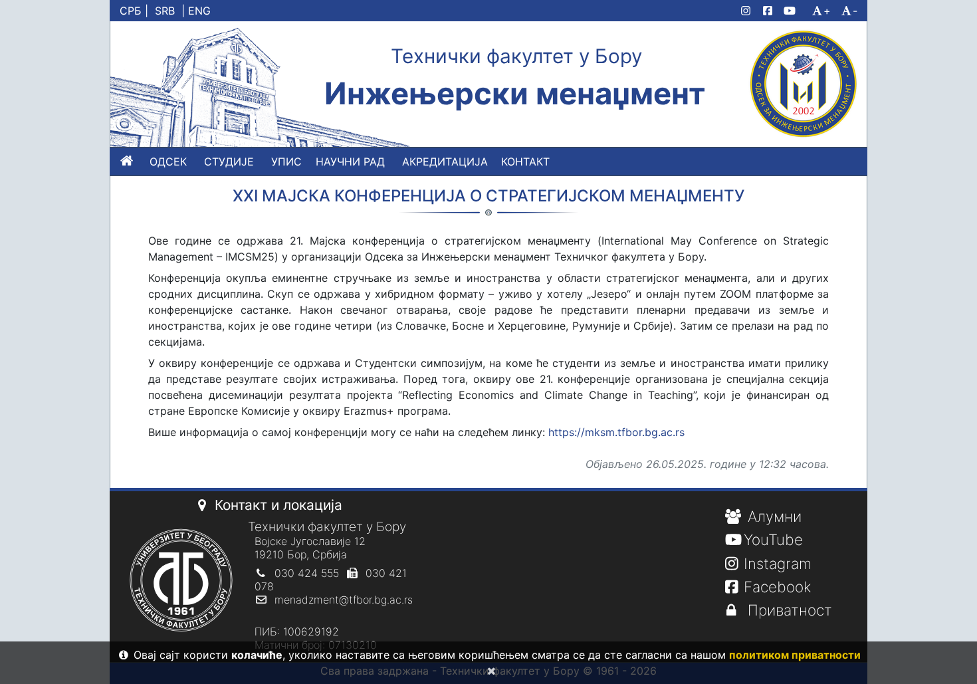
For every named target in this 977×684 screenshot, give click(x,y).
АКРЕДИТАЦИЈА (445, 161)
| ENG (196, 10)
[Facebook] (770, 10)
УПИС (286, 161)
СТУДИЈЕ (229, 161)
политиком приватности (795, 654)
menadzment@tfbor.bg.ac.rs (343, 599)
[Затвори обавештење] (488, 670)
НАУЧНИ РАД (350, 161)
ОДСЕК (168, 161)
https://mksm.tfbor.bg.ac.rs (616, 432)
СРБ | (134, 10)
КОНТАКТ (525, 161)
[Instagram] (748, 10)
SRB (165, 10)
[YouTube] (795, 10)
